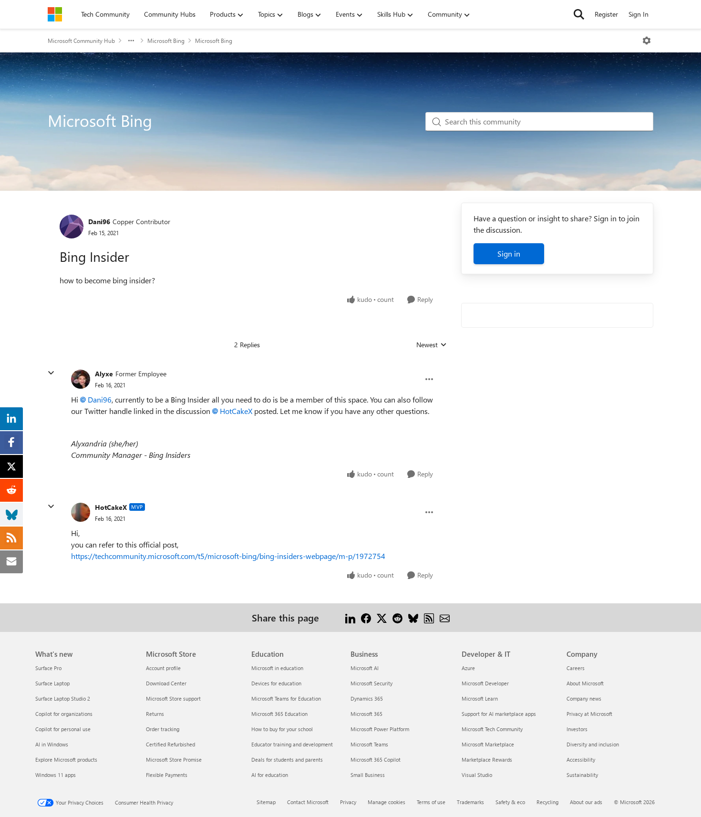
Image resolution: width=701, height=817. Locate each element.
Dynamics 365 (366, 698)
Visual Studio (477, 774)
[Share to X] (382, 617)
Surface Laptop (52, 683)
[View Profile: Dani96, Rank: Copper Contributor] (71, 226)
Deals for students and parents (287, 759)
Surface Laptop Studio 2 (62, 698)
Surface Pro (48, 668)
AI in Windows (51, 744)
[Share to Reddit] (397, 617)
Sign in (508, 253)
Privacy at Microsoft (589, 713)
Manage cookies (386, 802)
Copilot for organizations (64, 713)
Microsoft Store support (173, 698)
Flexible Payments (166, 774)
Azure (468, 668)
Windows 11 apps (55, 774)
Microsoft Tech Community (492, 729)
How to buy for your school (282, 729)
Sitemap (266, 802)
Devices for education (276, 683)
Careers (576, 668)
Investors (577, 729)
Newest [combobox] (431, 345)
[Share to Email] (445, 617)
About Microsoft (585, 683)
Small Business (367, 774)
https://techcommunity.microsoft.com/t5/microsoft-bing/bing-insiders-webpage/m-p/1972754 (228, 556)
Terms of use (431, 802)
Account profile (163, 668)
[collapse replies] (51, 373)
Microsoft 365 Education (279, 713)
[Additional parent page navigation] (131, 40)
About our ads (586, 802)
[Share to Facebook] (366, 617)
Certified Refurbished (170, 744)
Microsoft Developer (485, 683)
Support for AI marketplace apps (499, 713)
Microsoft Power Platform (379, 729)
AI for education (269, 774)
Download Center (166, 683)
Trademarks (470, 802)
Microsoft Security (371, 683)
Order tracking (162, 729)
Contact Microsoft (308, 802)
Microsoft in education (277, 668)
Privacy (348, 802)
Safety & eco (510, 802)
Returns (155, 713)
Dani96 (99, 221)
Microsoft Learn (480, 698)
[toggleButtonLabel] (646, 40)
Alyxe (104, 373)
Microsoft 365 (366, 713)
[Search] (579, 14)
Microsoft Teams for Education (286, 698)
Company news (584, 698)
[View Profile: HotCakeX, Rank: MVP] (80, 512)
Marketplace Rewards (487, 759)
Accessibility (581, 759)
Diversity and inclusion (593, 744)
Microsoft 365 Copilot (375, 759)
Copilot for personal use (63, 729)
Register (606, 14)
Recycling (547, 802)
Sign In (639, 14)
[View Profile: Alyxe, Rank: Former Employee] (80, 379)
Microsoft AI (364, 668)
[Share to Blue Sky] (413, 617)
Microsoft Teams (369, 744)
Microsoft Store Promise (174, 759)
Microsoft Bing (166, 40)
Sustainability (582, 774)
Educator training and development (292, 744)
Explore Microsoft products (66, 759)
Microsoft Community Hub (81, 40)
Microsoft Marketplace (488, 744)
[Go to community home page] (55, 14)
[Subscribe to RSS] (429, 617)
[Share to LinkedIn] (350, 617)
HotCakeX (236, 411)
